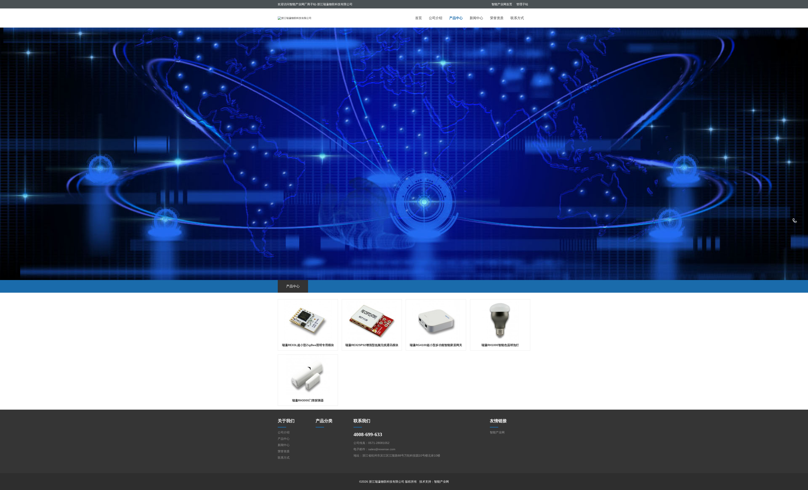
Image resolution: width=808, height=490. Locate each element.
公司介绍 (435, 18)
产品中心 (456, 18)
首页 (418, 18)
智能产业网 (497, 432)
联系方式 (517, 18)
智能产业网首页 (502, 4)
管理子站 (522, 4)
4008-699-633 (794, 221)
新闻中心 (476, 18)
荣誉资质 (497, 18)
